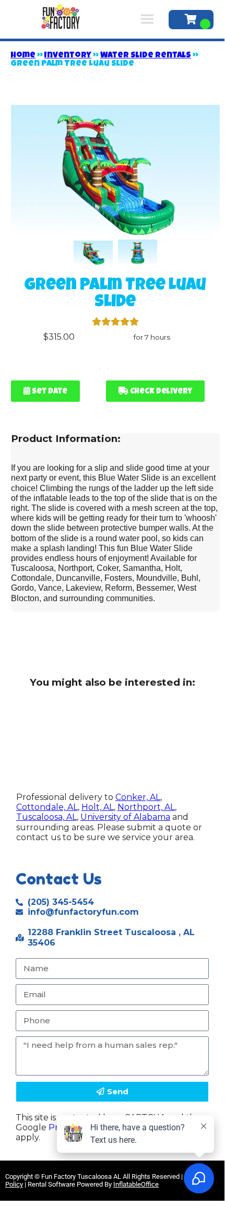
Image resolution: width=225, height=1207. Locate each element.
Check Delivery (160, 392)
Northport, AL (146, 807)
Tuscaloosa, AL (46, 817)
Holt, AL (97, 807)
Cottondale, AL (47, 807)
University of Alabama (125, 817)
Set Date (48, 392)
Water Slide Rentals (145, 56)
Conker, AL (137, 797)
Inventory (67, 56)
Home (22, 56)
